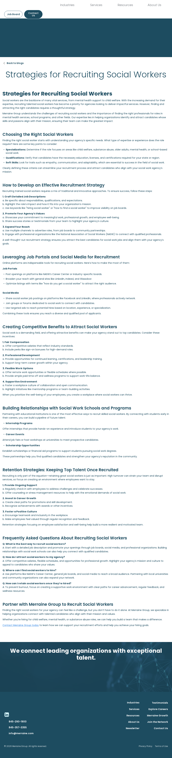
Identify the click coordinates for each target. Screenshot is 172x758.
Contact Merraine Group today (21, 625)
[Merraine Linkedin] (6, 714)
